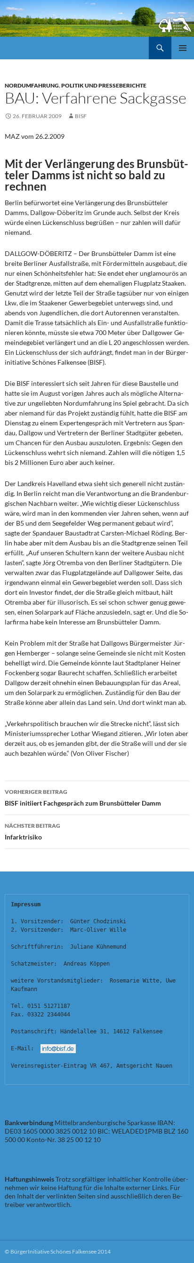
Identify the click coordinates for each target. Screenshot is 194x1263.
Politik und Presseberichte (103, 85)
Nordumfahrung (32, 85)
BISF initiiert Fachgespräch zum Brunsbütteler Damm (83, 797)
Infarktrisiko (32, 831)
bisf (81, 116)
